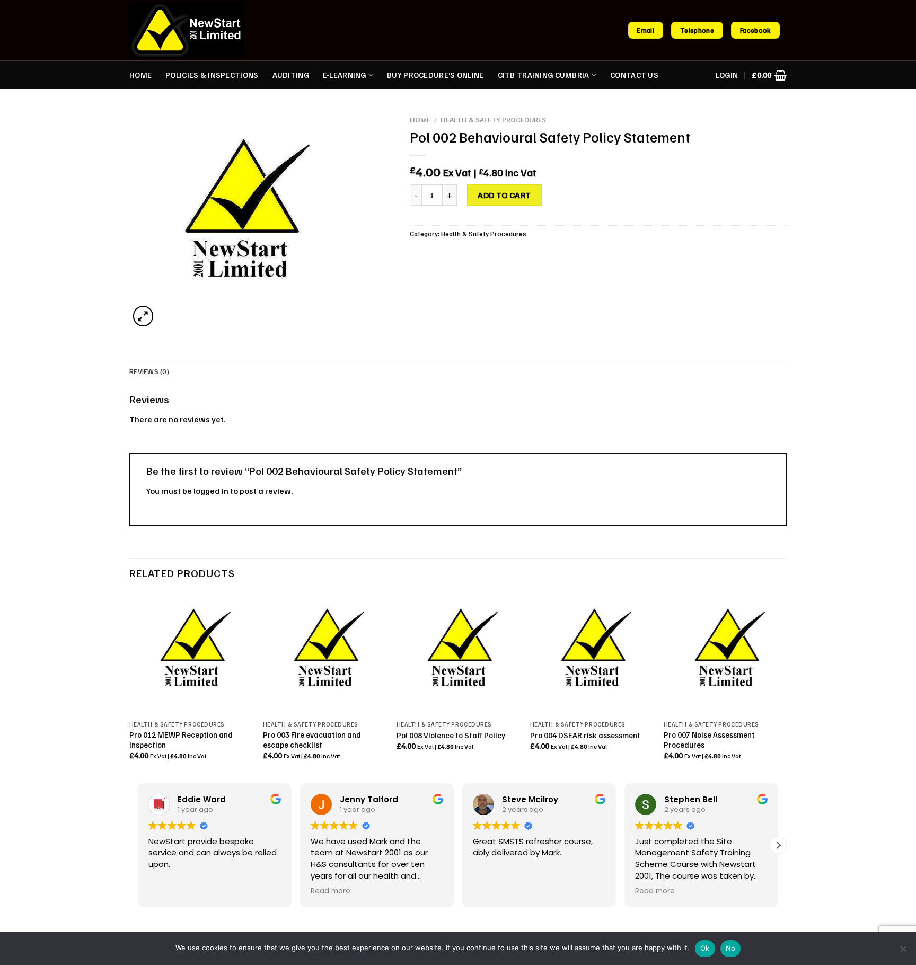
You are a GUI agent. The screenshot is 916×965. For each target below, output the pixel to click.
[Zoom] (143, 316)
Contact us (634, 74)
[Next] (786, 685)
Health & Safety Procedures (493, 119)
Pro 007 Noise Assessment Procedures (709, 739)
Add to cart (504, 195)
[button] (778, 845)
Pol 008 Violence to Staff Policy (451, 735)
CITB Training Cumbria (543, 74)
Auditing (290, 74)
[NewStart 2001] (187, 30)
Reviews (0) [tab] (149, 371)
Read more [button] (330, 891)
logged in (210, 490)
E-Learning (344, 74)
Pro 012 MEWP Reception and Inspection (181, 739)
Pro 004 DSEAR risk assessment (585, 735)
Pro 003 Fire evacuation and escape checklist (312, 739)
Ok (705, 948)
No (731, 948)
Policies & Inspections (211, 74)
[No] (902, 951)
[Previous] (130, 685)
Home (140, 74)
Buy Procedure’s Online (435, 74)
